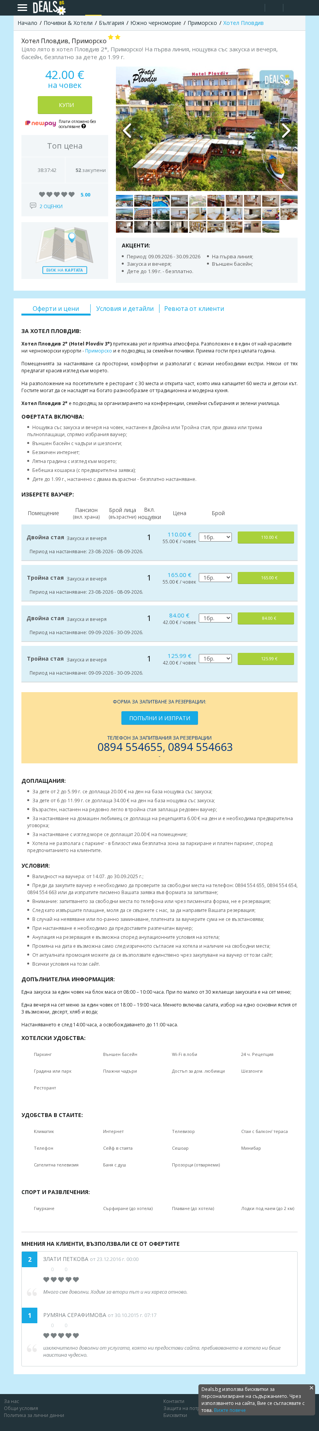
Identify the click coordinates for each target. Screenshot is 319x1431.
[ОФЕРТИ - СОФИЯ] (77, 8)
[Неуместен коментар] (72, 1269)
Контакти (173, 1401)
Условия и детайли (125, 308)
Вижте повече (230, 1410)
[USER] (274, 9)
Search (256, 8)
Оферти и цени (56, 308)
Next (286, 128)
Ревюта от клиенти (194, 308)
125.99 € (269, 658)
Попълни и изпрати (159, 718)
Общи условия (21, 1408)
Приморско (98, 350)
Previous (127, 128)
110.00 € (269, 537)
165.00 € (269, 577)
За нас (11, 1401)
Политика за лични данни (34, 1415)
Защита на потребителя (191, 1408)
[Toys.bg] (109, 8)
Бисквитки (175, 1415)
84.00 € (269, 618)
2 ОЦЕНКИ (51, 206)
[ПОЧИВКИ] (93, 8)
